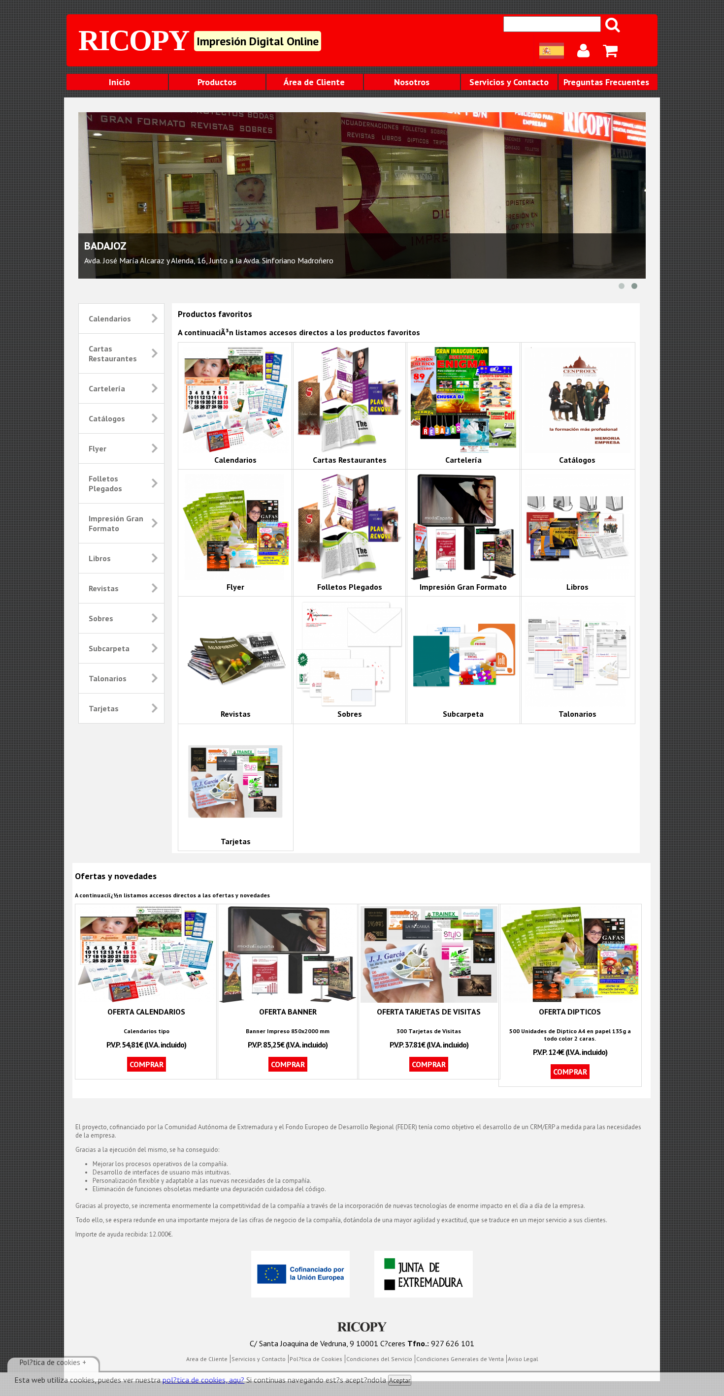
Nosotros (411, 82)
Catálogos (107, 418)
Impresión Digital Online (258, 41)
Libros (100, 558)
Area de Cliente (207, 1359)
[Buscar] (613, 24)
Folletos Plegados (105, 483)
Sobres (101, 618)
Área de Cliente (314, 82)
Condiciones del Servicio (379, 1359)
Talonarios (108, 678)
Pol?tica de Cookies (316, 1359)
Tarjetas (104, 708)
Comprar (147, 1064)
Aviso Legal (523, 1359)
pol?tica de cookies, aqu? (203, 1380)
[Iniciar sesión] (584, 50)
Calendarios (110, 318)
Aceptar (399, 1380)
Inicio (119, 82)
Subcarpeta (109, 648)
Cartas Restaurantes (113, 353)
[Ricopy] (362, 1327)
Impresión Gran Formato (116, 523)
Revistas (104, 588)
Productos (216, 82)
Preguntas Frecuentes (606, 82)
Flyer (97, 448)
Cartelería (107, 388)
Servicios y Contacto (509, 82)
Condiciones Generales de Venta (460, 1359)
